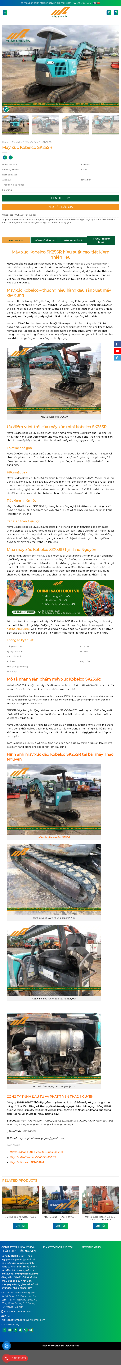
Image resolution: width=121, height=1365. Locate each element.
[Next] (112, 69)
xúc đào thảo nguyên (60, 222)
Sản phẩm (17, 142)
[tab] (16, 240)
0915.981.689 (29, 1131)
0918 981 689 (24, 1311)
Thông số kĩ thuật (44, 240)
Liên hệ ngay (60, 198)
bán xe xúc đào (32, 220)
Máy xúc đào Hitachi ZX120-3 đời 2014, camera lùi (100, 1218)
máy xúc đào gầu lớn (78, 220)
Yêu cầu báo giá (60, 207)
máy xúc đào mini (97, 220)
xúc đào (31, 222)
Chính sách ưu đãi (73, 240)
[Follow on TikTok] (14, 1330)
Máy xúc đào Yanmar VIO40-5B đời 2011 (33, 1157)
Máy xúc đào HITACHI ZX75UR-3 (60, 1218)
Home (5, 142)
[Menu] (5, 12)
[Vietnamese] (98, 2)
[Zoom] (6, 109)
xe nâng (98, 1102)
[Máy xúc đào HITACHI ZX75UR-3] (60, 1200)
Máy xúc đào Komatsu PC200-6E (20, 1218)
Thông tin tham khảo (101, 240)
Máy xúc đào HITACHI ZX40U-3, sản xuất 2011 (36, 1152)
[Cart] (108, 12)
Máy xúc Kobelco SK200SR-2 (27, 1162)
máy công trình (47, 220)
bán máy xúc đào (16, 220)
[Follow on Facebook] (4, 1330)
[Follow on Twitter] (20, 1330)
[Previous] (8, 69)
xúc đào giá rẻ (43, 222)
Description (16, 240)
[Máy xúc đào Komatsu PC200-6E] (20, 1200)
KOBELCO (46, 142)
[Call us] (25, 1330)
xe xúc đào (21, 222)
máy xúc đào (61, 220)
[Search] (116, 12)
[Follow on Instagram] (9, 1330)
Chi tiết (20, 1225)
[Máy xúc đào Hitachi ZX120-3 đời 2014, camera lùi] (100, 1200)
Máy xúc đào (31, 142)
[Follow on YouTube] (30, 1330)
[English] (95, 2)
